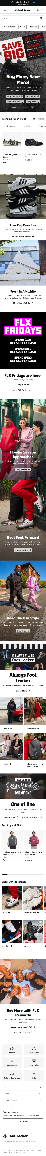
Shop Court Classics (21, 236)
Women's (33, 27)
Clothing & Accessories (32, 765)
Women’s (13, 102)
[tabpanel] (23, 150)
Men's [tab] (27, 126)
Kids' (5, 764)
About (7, 1087)
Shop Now (21, 384)
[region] (23, 3)
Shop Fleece (21, 469)
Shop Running (21, 550)
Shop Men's (34, 96)
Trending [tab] (11, 126)
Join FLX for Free (21, 390)
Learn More (21, 691)
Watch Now (9, 817)
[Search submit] (41, 18)
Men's (22, 27)
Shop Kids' (29, 102)
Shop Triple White (21, 303)
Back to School (9, 27)
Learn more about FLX (21, 1027)
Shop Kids (21, 631)
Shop (7, 1094)
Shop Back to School (13, 96)
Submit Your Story (30, 817)
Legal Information (12, 1100)
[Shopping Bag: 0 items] (42, 10)
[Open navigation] (5, 10)
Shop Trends (38, 119)
